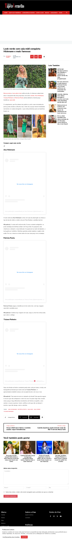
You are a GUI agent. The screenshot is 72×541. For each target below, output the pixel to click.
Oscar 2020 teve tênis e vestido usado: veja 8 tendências (18, 428)
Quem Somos (29, 515)
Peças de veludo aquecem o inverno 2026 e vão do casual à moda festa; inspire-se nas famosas (44, 458)
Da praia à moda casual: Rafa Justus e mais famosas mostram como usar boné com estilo (11, 458)
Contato (27, 517)
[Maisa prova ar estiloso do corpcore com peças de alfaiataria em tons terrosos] (52, 108)
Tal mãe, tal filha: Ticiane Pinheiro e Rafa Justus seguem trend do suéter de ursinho (60, 458)
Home (3, 515)
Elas (2, 520)
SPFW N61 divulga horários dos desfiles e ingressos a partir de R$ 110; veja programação (62, 73)
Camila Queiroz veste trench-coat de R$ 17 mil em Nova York (51, 428)
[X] (40, 56)
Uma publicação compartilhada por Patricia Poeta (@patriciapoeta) (23, 299)
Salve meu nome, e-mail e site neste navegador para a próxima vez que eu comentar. (29, 492)
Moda (3, 517)
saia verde (37, 409)
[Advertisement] (36, 27)
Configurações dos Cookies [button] (11, 537)
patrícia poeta (22, 409)
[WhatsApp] (36, 56)
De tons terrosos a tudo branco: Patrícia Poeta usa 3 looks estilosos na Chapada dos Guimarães (62, 86)
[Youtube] (60, 516)
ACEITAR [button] (24, 537)
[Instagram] (54, 516)
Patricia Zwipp (8, 57)
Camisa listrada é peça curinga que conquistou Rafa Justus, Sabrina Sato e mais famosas (28, 458)
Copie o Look (5, 526)
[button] (67, 13)
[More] (44, 56)
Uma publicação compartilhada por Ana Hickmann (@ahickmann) (23, 211)
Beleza (3, 523)
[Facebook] (32, 56)
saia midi (30, 409)
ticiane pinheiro (9, 411)
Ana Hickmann (12, 409)
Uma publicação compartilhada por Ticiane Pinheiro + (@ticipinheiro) (25, 381)
